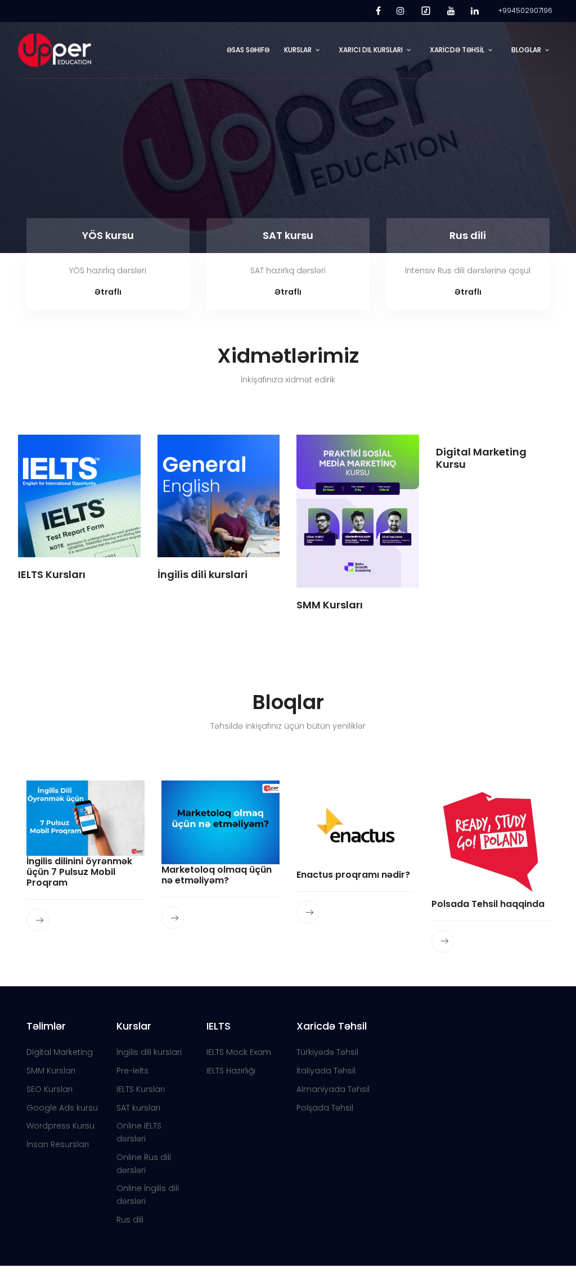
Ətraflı (108, 291)
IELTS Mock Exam (238, 1052)
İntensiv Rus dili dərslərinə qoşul (467, 270)
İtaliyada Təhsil (326, 1070)
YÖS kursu (108, 235)
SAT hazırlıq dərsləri (288, 270)
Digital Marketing (59, 1052)
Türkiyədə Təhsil (327, 1052)
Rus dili (467, 235)
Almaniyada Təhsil (333, 1089)
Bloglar (526, 50)
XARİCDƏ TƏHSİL (457, 50)
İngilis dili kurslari (149, 1052)
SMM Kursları (50, 1070)
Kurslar (298, 50)
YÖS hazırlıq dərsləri (107, 270)
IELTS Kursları (140, 1089)
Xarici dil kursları (371, 50)
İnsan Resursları (57, 1144)
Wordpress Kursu (60, 1125)
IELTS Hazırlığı (230, 1070)
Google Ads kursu (62, 1107)
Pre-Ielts (132, 1070)
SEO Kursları (49, 1089)
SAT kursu (288, 235)
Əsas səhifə (248, 50)
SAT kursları (138, 1107)
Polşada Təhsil (324, 1107)
